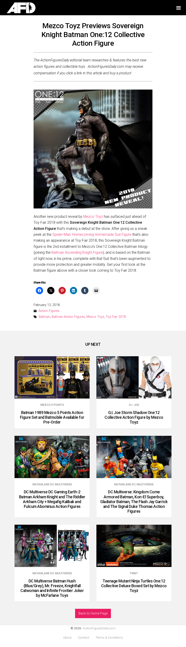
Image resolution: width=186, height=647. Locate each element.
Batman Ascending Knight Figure (77, 252)
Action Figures (49, 311)
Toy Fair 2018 (116, 317)
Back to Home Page (93, 613)
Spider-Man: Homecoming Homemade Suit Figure (91, 234)
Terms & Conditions (109, 637)
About (67, 637)
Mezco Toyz (93, 216)
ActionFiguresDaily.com (99, 628)
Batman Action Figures (68, 317)
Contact (83, 637)
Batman (44, 317)
